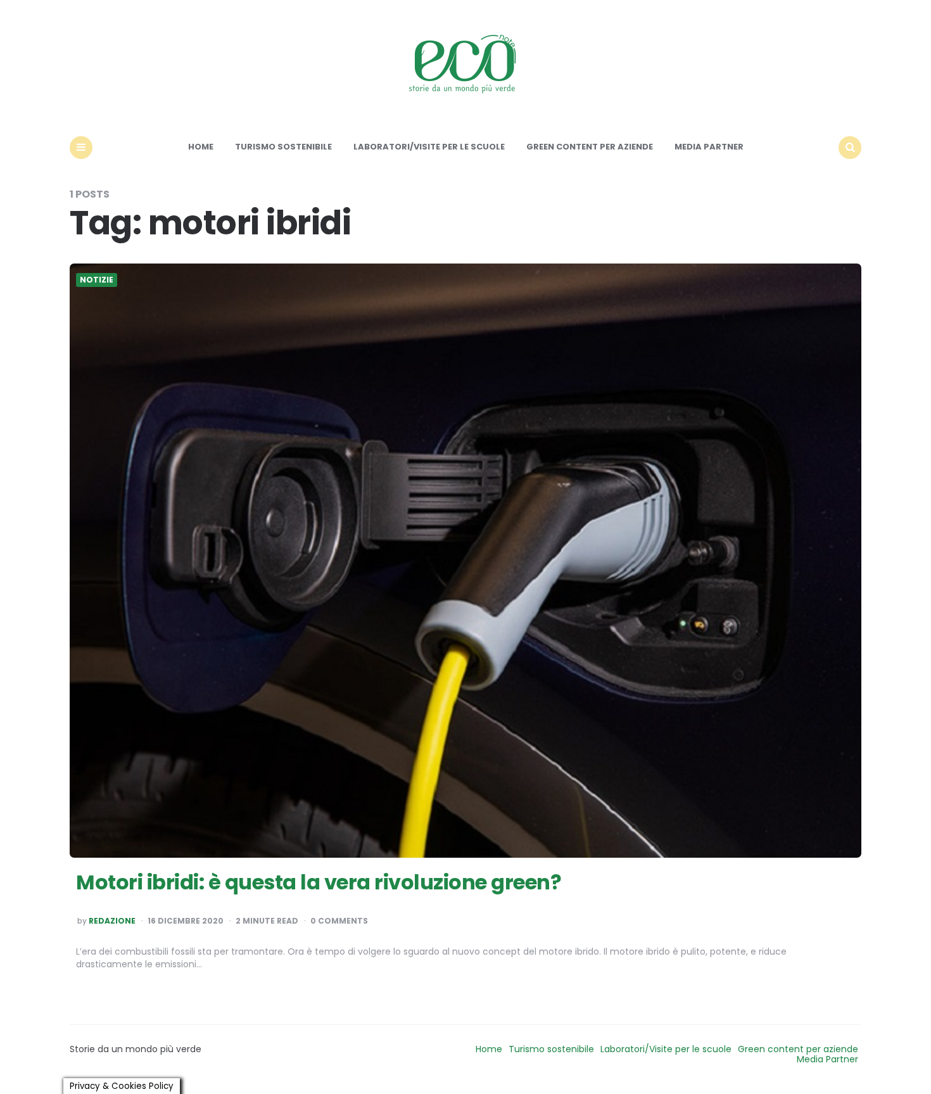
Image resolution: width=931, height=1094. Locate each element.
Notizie (96, 280)
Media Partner (709, 147)
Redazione (112, 921)
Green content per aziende (589, 147)
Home (200, 147)
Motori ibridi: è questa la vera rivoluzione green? (318, 882)
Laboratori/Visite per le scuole (429, 147)
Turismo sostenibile (283, 147)
